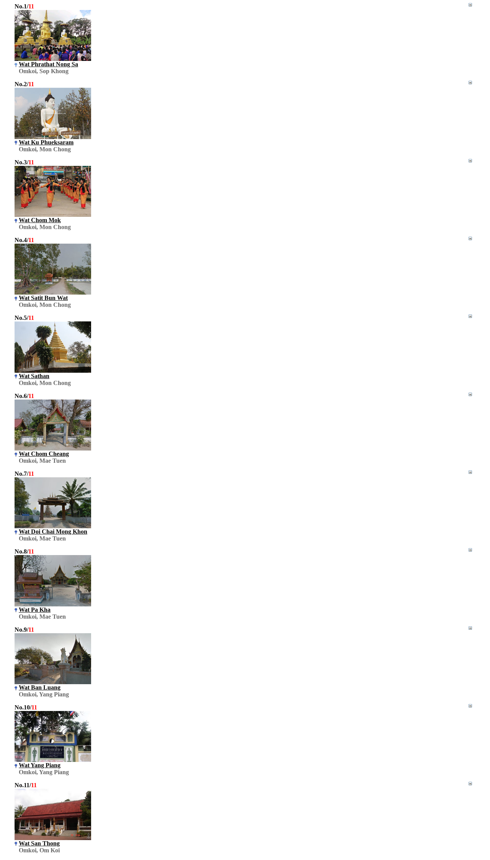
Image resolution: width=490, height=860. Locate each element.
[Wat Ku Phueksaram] (53, 137)
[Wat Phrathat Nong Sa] (53, 59)
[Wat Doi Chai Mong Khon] (53, 526)
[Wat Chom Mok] (53, 214)
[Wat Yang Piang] (53, 760)
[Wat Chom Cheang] (53, 448)
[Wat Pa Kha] (53, 604)
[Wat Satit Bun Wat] (53, 292)
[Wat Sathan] (53, 370)
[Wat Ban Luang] (53, 682)
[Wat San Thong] (53, 838)
